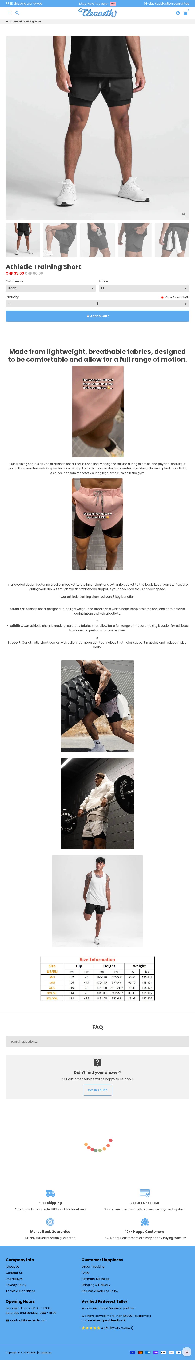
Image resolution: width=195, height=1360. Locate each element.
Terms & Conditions (20, 1291)
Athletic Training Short (27, 21)
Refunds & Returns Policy (100, 1291)
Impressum (14, 1279)
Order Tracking (93, 1266)
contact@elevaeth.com (26, 1320)
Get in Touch (97, 1090)
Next (184, 127)
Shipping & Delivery (96, 1285)
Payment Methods (95, 1279)
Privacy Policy (16, 1285)
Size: (103, 281)
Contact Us (14, 1272)
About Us (12, 1266)
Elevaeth (32, 1352)
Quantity (12, 297)
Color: (14, 281)
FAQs (85, 1272)
